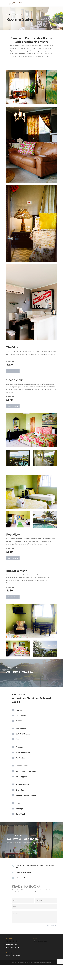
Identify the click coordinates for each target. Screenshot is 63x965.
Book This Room (13, 371)
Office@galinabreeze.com (40, 941)
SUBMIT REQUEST (50, 925)
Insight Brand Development (43, 962)
